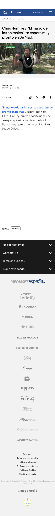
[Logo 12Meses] (27, 409)
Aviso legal (27, 454)
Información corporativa (27, 458)
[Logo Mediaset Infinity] (28, 296)
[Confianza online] (27, 504)
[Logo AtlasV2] (27, 419)
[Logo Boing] (28, 358)
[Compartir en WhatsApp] (30, 97)
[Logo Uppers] (27, 388)
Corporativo (10, 252)
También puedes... (14, 260)
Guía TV (20, 19)
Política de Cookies (28, 470)
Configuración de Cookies (27, 466)
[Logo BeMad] (27, 378)
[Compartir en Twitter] (37, 97)
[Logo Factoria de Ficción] (27, 347)
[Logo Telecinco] (27, 306)
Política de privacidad (27, 462)
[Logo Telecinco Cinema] (27, 399)
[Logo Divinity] (27, 327)
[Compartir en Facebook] (50, 97)
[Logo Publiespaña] (27, 429)
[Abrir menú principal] (50, 12)
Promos (16, 12)
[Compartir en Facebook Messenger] (43, 97)
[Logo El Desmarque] (27, 338)
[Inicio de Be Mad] (5, 12)
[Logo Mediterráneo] (27, 440)
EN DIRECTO (8, 19)
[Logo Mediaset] (27, 283)
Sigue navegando (14, 268)
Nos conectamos (13, 244)
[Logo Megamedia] (29, 491)
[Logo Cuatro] (27, 317)
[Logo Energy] (27, 368)
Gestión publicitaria (27, 474)
